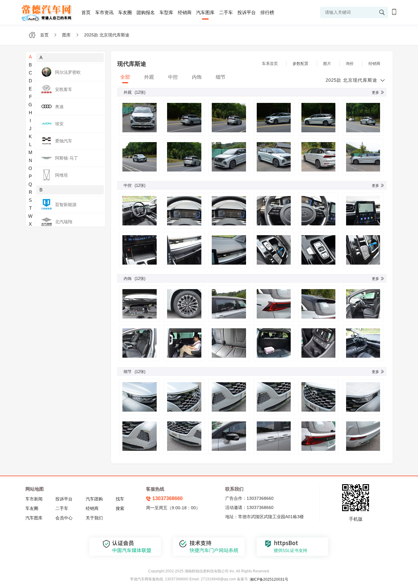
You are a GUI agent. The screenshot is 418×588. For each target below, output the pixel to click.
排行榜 (267, 12)
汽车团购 (94, 498)
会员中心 (64, 517)
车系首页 (270, 63)
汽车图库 (205, 12)
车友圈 (125, 12)
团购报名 (145, 12)
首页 (86, 12)
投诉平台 (246, 12)
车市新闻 (34, 498)
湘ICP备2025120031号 (269, 579)
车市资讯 (104, 12)
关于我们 (94, 517)
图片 (327, 63)
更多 (375, 92)
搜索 (120, 508)
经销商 (185, 12)
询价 (350, 63)
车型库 (166, 12)
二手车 (226, 12)
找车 (120, 498)
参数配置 (300, 63)
